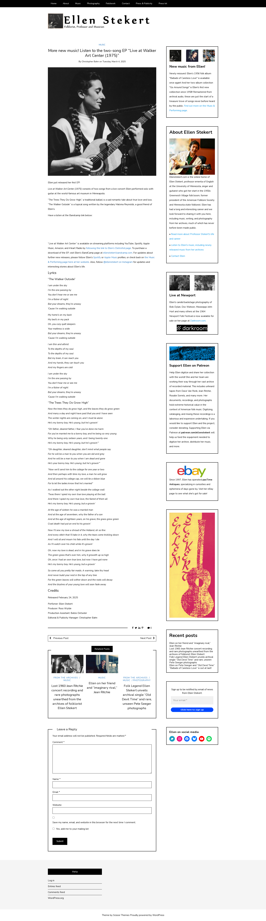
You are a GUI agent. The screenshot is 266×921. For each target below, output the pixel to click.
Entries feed (54, 886)
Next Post (145, 638)
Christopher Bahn (90, 61)
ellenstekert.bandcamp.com (117, 252)
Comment (58, 742)
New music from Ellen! (187, 66)
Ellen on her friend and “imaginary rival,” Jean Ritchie (102, 687)
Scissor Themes (121, 915)
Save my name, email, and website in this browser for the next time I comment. (94, 822)
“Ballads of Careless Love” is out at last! (190, 668)
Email (56, 792)
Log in (51, 880)
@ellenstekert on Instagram (118, 262)
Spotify (97, 257)
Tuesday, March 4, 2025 (114, 61)
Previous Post (61, 638)
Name (56, 779)
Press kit (163, 3)
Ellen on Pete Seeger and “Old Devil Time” (192, 665)
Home (53, 3)
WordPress (158, 915)
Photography (93, 3)
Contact (126, 3)
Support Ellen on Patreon (189, 365)
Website (57, 805)
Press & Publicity (144, 3)
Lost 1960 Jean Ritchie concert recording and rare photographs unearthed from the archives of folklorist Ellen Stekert (67, 697)
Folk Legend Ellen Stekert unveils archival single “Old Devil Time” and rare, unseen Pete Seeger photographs (137, 697)
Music (78, 3)
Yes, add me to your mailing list (72, 828)
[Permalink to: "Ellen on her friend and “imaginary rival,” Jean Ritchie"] (102, 664)
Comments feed (56, 892)
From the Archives (66, 677)
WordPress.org (56, 898)
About (66, 3)
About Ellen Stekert (190, 132)
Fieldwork (110, 3)
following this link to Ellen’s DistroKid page (108, 248)
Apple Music (110, 257)
